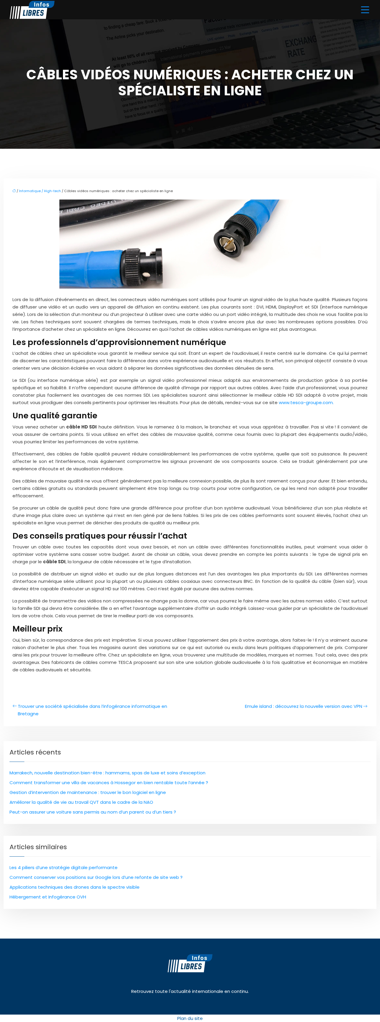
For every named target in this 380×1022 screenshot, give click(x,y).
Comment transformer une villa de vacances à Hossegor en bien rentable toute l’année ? (109, 782)
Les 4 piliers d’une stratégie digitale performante (64, 867)
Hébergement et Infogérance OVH (48, 897)
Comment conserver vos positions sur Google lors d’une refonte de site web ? (96, 877)
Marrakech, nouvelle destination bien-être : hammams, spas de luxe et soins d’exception (107, 773)
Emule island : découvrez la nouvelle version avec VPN (303, 706)
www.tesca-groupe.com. (306, 402)
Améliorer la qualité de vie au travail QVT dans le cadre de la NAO (81, 802)
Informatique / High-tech (40, 191)
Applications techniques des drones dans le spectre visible (75, 887)
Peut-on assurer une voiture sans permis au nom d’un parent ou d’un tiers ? (93, 812)
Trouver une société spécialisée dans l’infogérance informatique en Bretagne (92, 710)
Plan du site (190, 1018)
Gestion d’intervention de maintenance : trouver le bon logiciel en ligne (88, 792)
